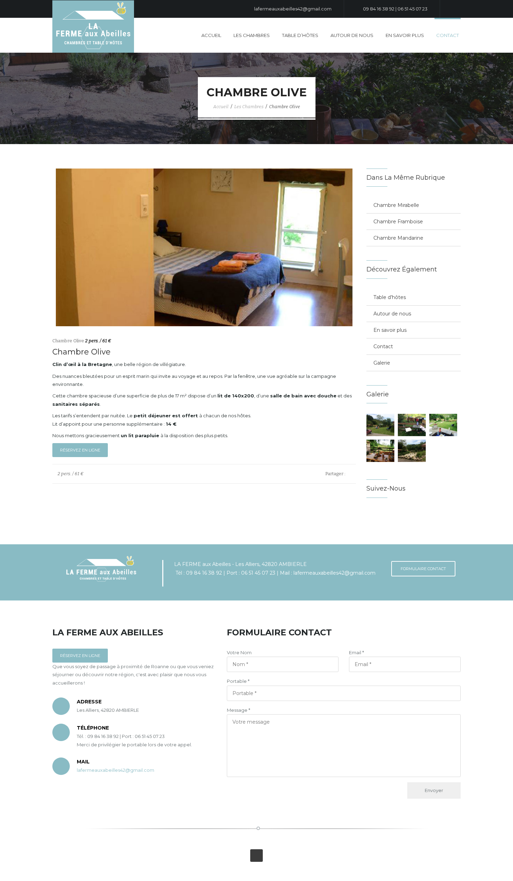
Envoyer (434, 790)
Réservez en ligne (80, 450)
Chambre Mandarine (398, 238)
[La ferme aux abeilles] (93, 26)
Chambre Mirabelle (396, 205)
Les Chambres (251, 35)
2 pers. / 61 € (70, 473)
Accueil (211, 35)
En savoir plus (405, 35)
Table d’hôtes (300, 35)
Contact (447, 35)
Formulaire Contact (423, 568)
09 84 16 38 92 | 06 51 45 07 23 (395, 9)
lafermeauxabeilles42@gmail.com (292, 9)
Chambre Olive (284, 106)
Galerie (381, 363)
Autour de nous (351, 35)
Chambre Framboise (398, 221)
